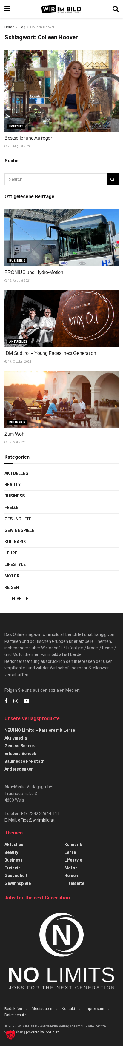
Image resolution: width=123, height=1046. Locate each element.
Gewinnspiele (19, 530)
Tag (22, 27)
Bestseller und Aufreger (28, 138)
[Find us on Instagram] (15, 701)
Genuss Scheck (19, 745)
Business (17, 260)
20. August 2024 (19, 146)
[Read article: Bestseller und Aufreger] (61, 91)
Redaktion (13, 1008)
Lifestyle (15, 564)
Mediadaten (42, 1008)
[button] (10, 1035)
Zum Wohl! (15, 434)
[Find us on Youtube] (26, 701)
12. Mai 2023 (16, 442)
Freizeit (16, 126)
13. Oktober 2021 (19, 361)
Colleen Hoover (42, 27)
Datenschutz (15, 1015)
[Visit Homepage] (61, 9)
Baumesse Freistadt (24, 761)
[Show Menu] (7, 9)
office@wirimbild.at (36, 820)
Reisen (11, 587)
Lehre (10, 553)
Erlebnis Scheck (20, 753)
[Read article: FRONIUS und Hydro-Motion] (61, 237)
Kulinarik (17, 422)
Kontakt (68, 1008)
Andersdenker (18, 769)
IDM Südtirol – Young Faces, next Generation (50, 353)
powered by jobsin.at (42, 1032)
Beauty (12, 484)
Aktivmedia (15, 738)
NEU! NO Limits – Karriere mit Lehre (39, 730)
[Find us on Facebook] (5, 701)
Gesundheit (17, 519)
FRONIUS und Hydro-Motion (33, 272)
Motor (11, 576)
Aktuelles (18, 341)
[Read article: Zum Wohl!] (61, 399)
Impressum (94, 1008)
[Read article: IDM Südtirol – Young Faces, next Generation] (61, 318)
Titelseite (16, 598)
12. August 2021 (19, 280)
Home (9, 27)
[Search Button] (116, 9)
